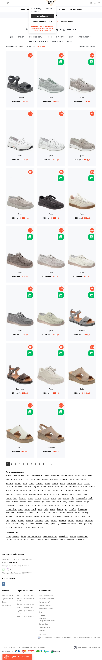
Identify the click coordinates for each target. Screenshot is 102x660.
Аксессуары (76, 9)
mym (40, 509)
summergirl (85, 513)
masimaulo (39, 520)
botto (90, 476)
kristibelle (79, 520)
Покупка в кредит (45, 605)
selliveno (56, 494)
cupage (86, 502)
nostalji (33, 509)
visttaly (25, 494)
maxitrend (47, 494)
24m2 (27, 480)
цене (20, 47)
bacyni (21, 480)
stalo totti (64, 487)
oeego (40, 528)
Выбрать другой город (42, 22)
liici (66, 509)
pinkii (49, 491)
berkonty (63, 476)
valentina (31, 513)
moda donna (36, 505)
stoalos (78, 494)
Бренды (42, 631)
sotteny (62, 483)
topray (65, 502)
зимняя (73, 536)
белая (23, 536)
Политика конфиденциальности (47, 620)
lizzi (37, 513)
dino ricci (15, 524)
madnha (38, 498)
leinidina (15, 502)
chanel (27, 528)
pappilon (79, 502)
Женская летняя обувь (25, 595)
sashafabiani (20, 516)
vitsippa (47, 483)
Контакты (42, 634)
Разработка (82, 647)
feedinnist (39, 524)
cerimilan (64, 505)
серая (26, 540)
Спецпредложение (66, 21)
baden (57, 487)
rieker (15, 476)
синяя (47, 540)
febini (59, 502)
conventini (9, 487)
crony (48, 516)
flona (7, 520)
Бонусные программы (47, 599)
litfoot (51, 505)
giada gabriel (67, 516)
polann (28, 476)
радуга (13, 520)
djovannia (64, 494)
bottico (76, 516)
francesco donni (11, 509)
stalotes (55, 483)
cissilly (46, 524)
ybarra (79, 483)
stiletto (52, 509)
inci (29, 487)
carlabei (16, 491)
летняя (8, 536)
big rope (14, 480)
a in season (30, 524)
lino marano (10, 516)
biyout (43, 513)
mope (59, 516)
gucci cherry (88, 524)
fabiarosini (62, 520)
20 (38, 47)
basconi (83, 480)
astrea (25, 483)
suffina (83, 476)
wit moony (9, 483)
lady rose (87, 483)
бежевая (54, 540)
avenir (20, 509)
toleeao (43, 487)
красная (40, 540)
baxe (53, 516)
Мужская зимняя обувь (25, 616)
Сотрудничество (45, 627)
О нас (41, 612)
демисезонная (82, 536)
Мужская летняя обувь (25, 607)
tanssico (76, 487)
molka (70, 476)
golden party (10, 494)
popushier (20, 505)
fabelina (8, 491)
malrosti (56, 491)
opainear (54, 520)
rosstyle (21, 476)
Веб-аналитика (94, 647)
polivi (72, 498)
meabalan (63, 480)
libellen (90, 498)
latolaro (50, 487)
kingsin (33, 528)
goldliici (29, 516)
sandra (72, 494)
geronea (66, 498)
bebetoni (21, 520)
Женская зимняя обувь (25, 604)
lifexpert (85, 491)
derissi (57, 505)
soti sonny (39, 483)
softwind (84, 487)
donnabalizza (82, 509)
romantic (70, 513)
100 (43, 47)
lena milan (18, 487)
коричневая (17, 540)
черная (32, 540)
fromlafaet (72, 509)
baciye (71, 505)
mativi (85, 494)
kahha (83, 516)
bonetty (14, 528)
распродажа (80, 540)
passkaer (18, 483)
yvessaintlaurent (64, 524)
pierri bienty (55, 476)
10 (43, 464)
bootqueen (29, 520)
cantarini (92, 487)
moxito (18, 494)
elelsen (46, 476)
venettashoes (21, 513)
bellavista (69, 491)
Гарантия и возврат (46, 595)
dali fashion (89, 520)
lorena (8, 502)
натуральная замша (66, 540)
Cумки (62, 9)
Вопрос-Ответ (44, 624)
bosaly (22, 524)
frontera (36, 516)
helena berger (37, 476)
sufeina (77, 513)
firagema (36, 487)
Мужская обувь (7, 599)
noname (37, 502)
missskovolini (10, 513)
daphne (43, 491)
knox (15, 498)
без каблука (63, 536)
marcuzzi (71, 520)
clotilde (77, 476)
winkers (71, 502)
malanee (23, 502)
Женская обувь (27, 9)
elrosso (39, 494)
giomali (30, 498)
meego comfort (81, 498)
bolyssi (20, 528)
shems (49, 513)
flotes (7, 480)
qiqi (43, 502)
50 (40, 47)
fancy (62, 491)
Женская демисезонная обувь (25, 600)
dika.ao (27, 509)
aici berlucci (54, 480)
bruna (55, 513)
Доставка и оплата (46, 609)
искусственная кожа (50, 536)
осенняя (9, 540)
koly (25, 487)
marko (46, 509)
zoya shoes (79, 505)
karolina (62, 513)
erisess (29, 502)
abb (53, 502)
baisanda (46, 498)
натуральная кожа (34, 536)
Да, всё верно (42, 16)
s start (89, 516)
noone (48, 502)
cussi (59, 498)
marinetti (78, 491)
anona (47, 520)
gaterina (53, 524)
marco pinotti (71, 483)
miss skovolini (10, 505)
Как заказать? (44, 602)
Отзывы (42, 615)
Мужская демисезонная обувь (25, 612)
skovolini (60, 509)
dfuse (7, 528)
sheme (44, 505)
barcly (22, 491)
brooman (32, 494)
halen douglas (74, 480)
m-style (8, 476)
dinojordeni (22, 498)
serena (53, 498)
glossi (28, 505)
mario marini (35, 480)
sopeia (28, 491)
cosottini (36, 491)
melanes (9, 498)
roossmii (74, 524)
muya (43, 516)
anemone (45, 480)
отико (8, 524)
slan (80, 524)
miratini (31, 483)
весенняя (15, 536)
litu (70, 487)
